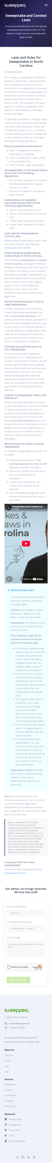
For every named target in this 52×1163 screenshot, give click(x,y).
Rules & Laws (10, 1106)
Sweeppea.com (15, 1125)
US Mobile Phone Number (20, 922)
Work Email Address (16, 906)
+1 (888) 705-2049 (17, 1027)
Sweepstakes (10, 1084)
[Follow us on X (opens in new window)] (17, 1158)
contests (26, 247)
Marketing (8, 1101)
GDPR (11, 1135)
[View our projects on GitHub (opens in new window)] (23, 1158)
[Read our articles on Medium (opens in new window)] (34, 1158)
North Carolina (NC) (22, 590)
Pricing (7, 1060)
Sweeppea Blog (15, 1119)
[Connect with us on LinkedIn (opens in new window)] (28, 1158)
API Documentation (17, 1141)
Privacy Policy (14, 1130)
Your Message (13, 937)
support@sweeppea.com (19, 1023)
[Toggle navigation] (46, 5)
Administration (10, 1095)
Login (6, 1071)
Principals (8, 1055)
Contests (8, 1090)
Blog (6, 1066)
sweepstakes (10, 247)
